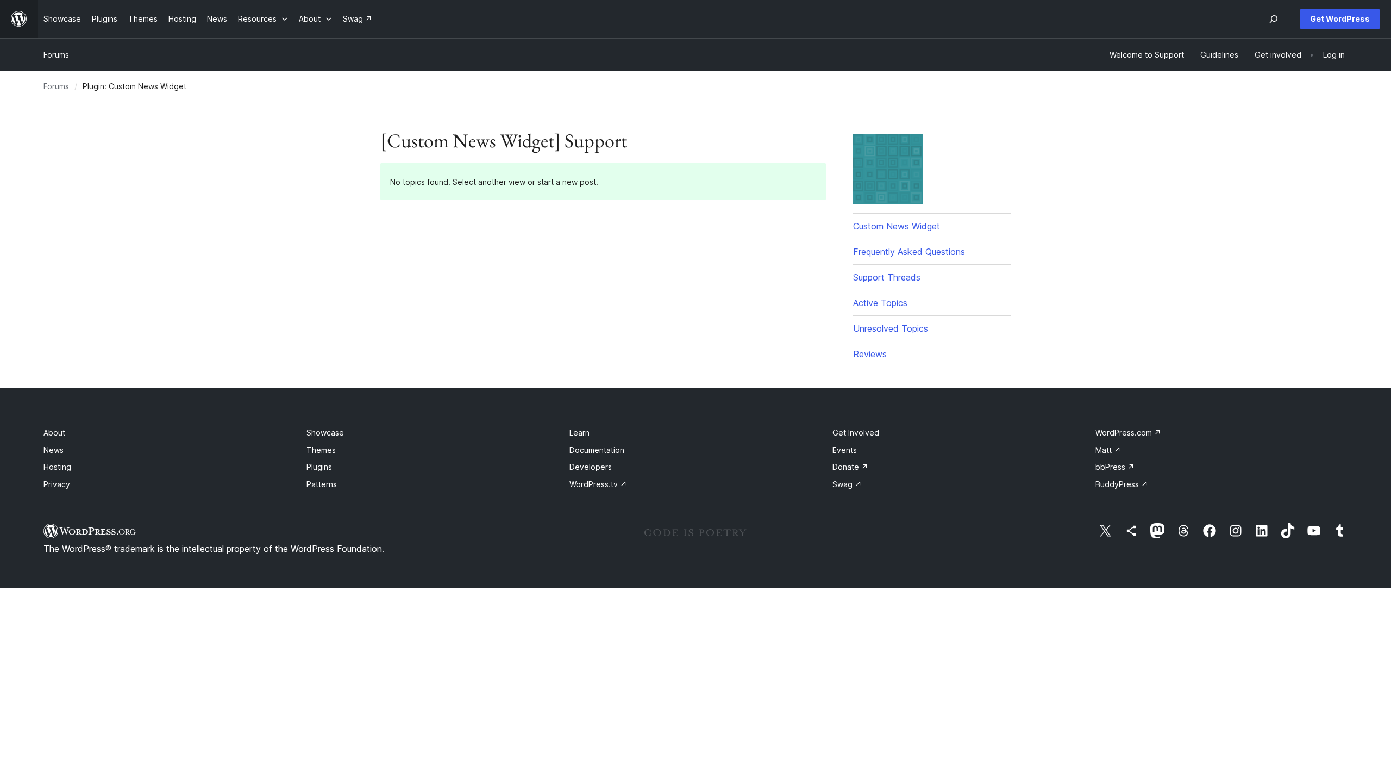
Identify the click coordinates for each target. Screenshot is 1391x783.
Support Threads (886, 277)
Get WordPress (1340, 18)
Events (844, 450)
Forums (56, 54)
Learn (579, 432)
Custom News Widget (896, 226)
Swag (847, 484)
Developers (590, 466)
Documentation (596, 450)
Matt (1108, 450)
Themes (321, 450)
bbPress (1115, 466)
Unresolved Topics (890, 328)
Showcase (325, 432)
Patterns (321, 484)
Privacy (56, 484)
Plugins (319, 466)
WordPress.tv (598, 484)
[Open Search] (1273, 19)
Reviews (870, 354)
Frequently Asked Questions (909, 251)
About (54, 432)
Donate (850, 466)
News (53, 450)
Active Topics (880, 302)
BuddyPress (1121, 484)
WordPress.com (1128, 432)
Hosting (57, 466)
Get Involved (855, 432)
